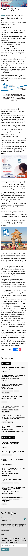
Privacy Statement (6, 518)
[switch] (25, 519)
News (3, 15)
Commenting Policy (6, 520)
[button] (2, 534)
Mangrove (6, 530)
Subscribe (5, 549)
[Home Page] (11, 9)
